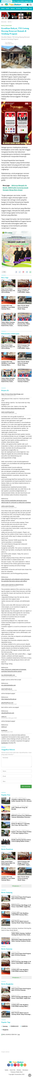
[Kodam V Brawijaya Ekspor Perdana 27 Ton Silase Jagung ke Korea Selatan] (5, 833)
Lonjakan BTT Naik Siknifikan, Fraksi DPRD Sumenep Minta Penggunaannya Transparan (8, 307)
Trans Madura (8, 42)
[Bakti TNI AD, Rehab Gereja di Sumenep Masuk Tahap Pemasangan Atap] (25, 300)
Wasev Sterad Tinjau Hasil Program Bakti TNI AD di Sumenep (8, 290)
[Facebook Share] (16, 272)
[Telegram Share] (27, 272)
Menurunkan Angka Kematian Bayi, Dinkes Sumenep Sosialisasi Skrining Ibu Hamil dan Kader (24, 324)
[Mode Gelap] (28, 4)
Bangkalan (5, 1029)
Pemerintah (8, 25)
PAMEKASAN (14, 1026)
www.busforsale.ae (6, 689)
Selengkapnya (16, 886)
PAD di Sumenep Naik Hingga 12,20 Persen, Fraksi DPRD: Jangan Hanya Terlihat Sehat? (24, 290)
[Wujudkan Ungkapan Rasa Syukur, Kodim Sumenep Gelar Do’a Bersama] (5, 800)
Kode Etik (12, 1070)
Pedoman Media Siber (17, 1072)
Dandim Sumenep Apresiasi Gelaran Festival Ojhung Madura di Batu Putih (21, 840)
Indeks (6, 1070)
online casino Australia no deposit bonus (12, 585)
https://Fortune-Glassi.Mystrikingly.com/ (12, 394)
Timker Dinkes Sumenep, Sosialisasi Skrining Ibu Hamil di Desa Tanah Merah (8, 324)
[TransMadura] (13, 4)
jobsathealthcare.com (7, 703)
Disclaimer (25, 1070)
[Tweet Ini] (19, 272)
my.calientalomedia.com (8, 675)
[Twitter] (11, 1065)
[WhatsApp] (21, 1065)
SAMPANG (25, 1026)
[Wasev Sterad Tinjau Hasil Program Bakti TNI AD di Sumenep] (8, 283)
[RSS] (24, 1065)
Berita (3, 25)
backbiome (4, 730)
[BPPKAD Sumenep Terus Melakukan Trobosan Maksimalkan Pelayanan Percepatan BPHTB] (5, 817)
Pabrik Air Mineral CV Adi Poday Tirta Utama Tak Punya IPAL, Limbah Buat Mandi (20, 824)
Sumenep (5, 1026)
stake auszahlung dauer (7, 412)
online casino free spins (7, 506)
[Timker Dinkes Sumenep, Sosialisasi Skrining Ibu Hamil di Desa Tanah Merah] (8, 317)
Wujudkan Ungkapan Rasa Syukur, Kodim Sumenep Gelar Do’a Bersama (21, 800)
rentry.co (3, 716)
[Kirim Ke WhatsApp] (30, 272)
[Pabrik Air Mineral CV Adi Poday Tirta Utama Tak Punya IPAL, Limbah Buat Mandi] (5, 825)
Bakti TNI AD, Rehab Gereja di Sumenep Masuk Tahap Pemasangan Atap (23, 307)
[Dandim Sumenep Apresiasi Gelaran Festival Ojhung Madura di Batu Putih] (5, 841)
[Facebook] (8, 1065)
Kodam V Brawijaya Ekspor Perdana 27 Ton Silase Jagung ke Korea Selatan (21, 832)
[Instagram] (18, 1065)
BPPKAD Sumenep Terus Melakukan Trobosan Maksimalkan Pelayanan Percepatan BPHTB (21, 816)
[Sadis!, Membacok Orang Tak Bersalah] (5, 809)
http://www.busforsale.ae (8, 699)
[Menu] (2, 4)
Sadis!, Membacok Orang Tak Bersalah (19, 808)
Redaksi (19, 1070)
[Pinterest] (15, 1065)
